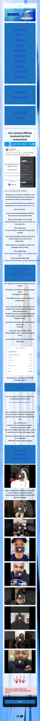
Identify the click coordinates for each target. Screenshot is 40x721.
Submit (20, 702)
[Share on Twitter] (21, 716)
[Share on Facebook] (18, 716)
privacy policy (28, 709)
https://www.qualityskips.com (23, 206)
